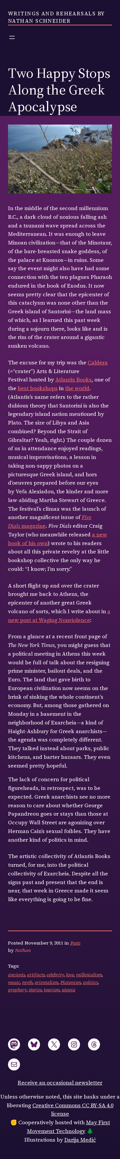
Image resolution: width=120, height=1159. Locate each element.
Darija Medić (80, 1139)
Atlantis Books (73, 379)
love (70, 974)
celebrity (55, 974)
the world (77, 388)
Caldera (98, 362)
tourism (52, 989)
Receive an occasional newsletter (60, 1082)
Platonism (70, 982)
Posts (75, 943)
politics (90, 982)
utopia (68, 989)
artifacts (36, 974)
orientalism (46, 982)
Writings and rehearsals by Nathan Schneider (56, 17)
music (14, 982)
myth (27, 982)
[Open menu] (12, 37)
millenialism (89, 974)
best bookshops (38, 388)
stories (35, 989)
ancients (16, 974)
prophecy (17, 989)
